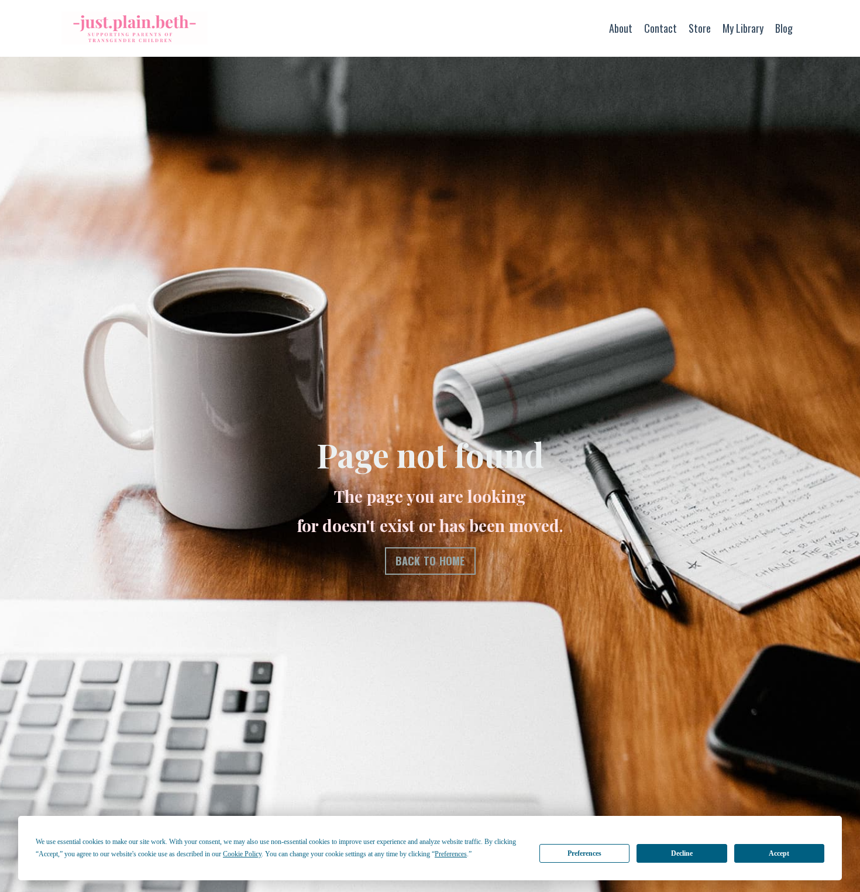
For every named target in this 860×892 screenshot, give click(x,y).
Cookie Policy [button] (242, 854)
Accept (779, 853)
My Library (743, 28)
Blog (784, 28)
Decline (682, 853)
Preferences (584, 853)
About (620, 28)
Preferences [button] (451, 854)
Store (700, 28)
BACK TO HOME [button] (430, 560)
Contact (660, 28)
